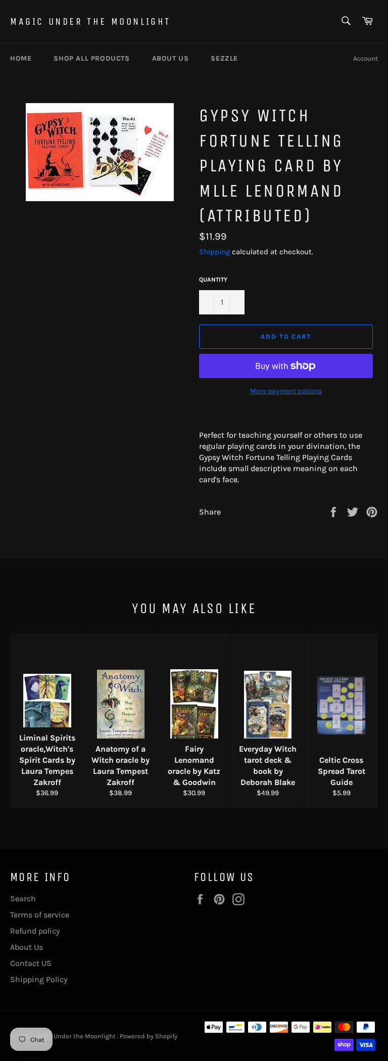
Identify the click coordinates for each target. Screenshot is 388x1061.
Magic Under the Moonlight (90, 21)
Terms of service (39, 914)
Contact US (31, 963)
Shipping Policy (38, 979)
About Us (26, 947)
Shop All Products (91, 58)
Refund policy (35, 931)
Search (23, 898)
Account (365, 58)
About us (170, 58)
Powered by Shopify (148, 1036)
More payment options (286, 391)
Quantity (213, 279)
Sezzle (224, 58)
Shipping (214, 251)
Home (20, 58)
